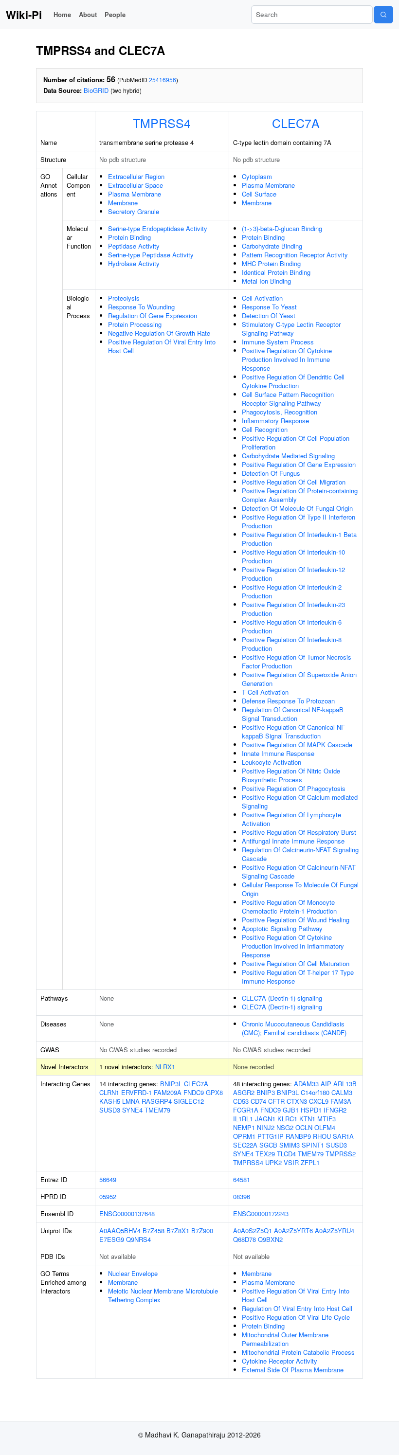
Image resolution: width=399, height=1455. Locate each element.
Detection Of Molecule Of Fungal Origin (297, 508)
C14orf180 (315, 1092)
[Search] (383, 14)
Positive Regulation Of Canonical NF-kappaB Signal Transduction (294, 731)
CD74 (258, 1101)
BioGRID (96, 90)
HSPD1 (311, 1109)
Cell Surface (259, 193)
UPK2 (273, 1162)
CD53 (241, 1101)
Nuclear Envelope (133, 1273)
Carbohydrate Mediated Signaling (288, 455)
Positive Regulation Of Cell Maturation (295, 963)
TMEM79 (157, 1109)
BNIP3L (171, 1083)
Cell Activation (262, 298)
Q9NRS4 (138, 1239)
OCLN (303, 1127)
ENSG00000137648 (127, 1213)
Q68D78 (244, 1239)
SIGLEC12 (189, 1101)
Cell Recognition (265, 429)
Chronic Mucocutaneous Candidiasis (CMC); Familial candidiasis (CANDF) (294, 1028)
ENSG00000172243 (261, 1213)
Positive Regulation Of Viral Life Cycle (296, 1317)
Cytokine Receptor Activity (279, 1360)
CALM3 (341, 1092)
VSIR (291, 1162)
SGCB (268, 1145)
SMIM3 (289, 1145)
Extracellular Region (136, 176)
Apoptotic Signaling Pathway (282, 928)
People (115, 14)
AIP (326, 1083)
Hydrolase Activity (134, 263)
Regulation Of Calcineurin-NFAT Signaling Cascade (300, 854)
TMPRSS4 (162, 122)
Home (62, 14)
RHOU (322, 1136)
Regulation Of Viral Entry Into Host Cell (297, 1308)
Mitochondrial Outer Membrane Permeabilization (285, 1339)
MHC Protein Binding (271, 263)
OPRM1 (244, 1136)
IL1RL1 (243, 1118)
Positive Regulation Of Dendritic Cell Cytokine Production (293, 381)
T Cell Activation (265, 692)
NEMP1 (244, 1127)
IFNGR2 (335, 1109)
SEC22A (245, 1145)
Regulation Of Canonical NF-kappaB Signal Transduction (293, 714)
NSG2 (284, 1127)
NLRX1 (165, 1066)
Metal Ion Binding (266, 281)
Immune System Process (278, 341)
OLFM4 (324, 1127)
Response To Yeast (269, 306)
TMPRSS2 (341, 1153)
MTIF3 (326, 1118)
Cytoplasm (257, 176)
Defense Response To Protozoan (288, 700)
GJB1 (291, 1109)
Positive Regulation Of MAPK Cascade (297, 744)
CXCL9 (318, 1101)
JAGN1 (265, 1118)
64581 (241, 1179)
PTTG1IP (270, 1136)
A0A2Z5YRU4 (334, 1230)
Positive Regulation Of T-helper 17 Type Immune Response (298, 977)
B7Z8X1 (177, 1230)
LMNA (131, 1101)
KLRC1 (287, 1118)
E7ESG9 (111, 1239)
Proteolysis (124, 298)
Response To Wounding (141, 306)
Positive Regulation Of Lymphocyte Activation (291, 819)
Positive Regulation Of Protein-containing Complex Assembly (300, 495)
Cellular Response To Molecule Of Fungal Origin (300, 889)
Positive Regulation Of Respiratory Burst (299, 832)
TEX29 (265, 1153)
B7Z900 (202, 1230)
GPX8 (214, 1092)
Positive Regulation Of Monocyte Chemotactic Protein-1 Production (289, 907)
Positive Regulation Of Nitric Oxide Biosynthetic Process (291, 775)
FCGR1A (245, 1109)
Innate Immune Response (278, 753)
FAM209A (167, 1092)
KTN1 (307, 1118)
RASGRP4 (157, 1101)
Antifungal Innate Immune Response (293, 840)
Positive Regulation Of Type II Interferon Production (298, 521)
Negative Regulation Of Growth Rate (159, 333)
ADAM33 (306, 1083)
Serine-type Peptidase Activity (151, 254)
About (88, 14)
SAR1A (343, 1136)
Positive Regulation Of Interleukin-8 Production (292, 644)
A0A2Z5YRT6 (293, 1230)
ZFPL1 (310, 1162)
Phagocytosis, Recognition (279, 411)
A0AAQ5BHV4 (120, 1230)
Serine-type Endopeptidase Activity (157, 228)
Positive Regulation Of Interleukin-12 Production (293, 574)
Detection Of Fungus (271, 473)
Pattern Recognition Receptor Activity (295, 254)
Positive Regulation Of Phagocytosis (293, 788)
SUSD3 (109, 1109)
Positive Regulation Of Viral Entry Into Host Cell (162, 346)
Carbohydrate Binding (272, 246)
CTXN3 (297, 1101)
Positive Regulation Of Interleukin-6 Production (292, 626)
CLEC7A (296, 122)
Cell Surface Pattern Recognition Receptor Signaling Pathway (288, 399)
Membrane (123, 202)
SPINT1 (313, 1145)
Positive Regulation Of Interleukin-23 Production (293, 609)
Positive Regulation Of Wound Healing (295, 919)
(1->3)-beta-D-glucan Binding (282, 228)
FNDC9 (193, 1092)
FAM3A (340, 1101)
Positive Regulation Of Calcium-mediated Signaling (300, 801)
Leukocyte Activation (271, 762)
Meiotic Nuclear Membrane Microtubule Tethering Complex (163, 1295)
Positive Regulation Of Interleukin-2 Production (292, 591)
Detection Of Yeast (268, 315)
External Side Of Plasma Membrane (293, 1369)
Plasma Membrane (134, 193)
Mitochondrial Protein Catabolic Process (298, 1352)
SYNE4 (132, 1109)
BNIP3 (265, 1092)
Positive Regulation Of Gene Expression (299, 464)
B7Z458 (153, 1230)
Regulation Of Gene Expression (152, 315)
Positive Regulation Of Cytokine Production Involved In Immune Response (287, 359)
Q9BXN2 (270, 1239)
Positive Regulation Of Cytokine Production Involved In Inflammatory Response (293, 946)
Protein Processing (135, 324)
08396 (241, 1196)
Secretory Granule (133, 211)
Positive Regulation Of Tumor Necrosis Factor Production (296, 661)
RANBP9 (298, 1136)
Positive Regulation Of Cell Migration (293, 481)
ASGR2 (243, 1092)
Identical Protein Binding (276, 272)
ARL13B (345, 1083)
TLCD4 (286, 1153)
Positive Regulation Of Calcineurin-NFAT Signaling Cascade (299, 871)
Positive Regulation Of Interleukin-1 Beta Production (299, 539)
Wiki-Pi (24, 14)
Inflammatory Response (275, 420)
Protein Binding (129, 237)
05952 (107, 1196)
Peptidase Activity (134, 246)
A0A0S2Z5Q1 (252, 1230)
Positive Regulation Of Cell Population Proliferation (295, 442)
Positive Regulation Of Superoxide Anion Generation (299, 679)
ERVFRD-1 (136, 1092)
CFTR (276, 1101)
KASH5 (109, 1101)
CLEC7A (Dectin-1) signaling (282, 998)
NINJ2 (265, 1127)
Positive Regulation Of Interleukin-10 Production (293, 556)
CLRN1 (109, 1092)
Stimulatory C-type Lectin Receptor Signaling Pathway (291, 329)
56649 (107, 1179)
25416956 (162, 79)
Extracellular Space (135, 185)
